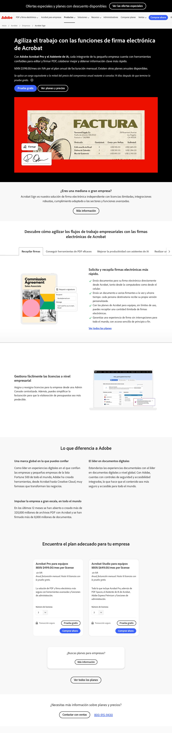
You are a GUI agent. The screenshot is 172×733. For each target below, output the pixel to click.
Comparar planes (128, 17)
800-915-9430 (103, 715)
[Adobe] (7, 17)
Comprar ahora (158, 17)
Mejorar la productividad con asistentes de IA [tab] (123, 251)
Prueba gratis (25, 88)
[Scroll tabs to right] (169, 251)
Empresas (26, 25)
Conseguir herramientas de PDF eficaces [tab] (69, 251)
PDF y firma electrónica (26, 17)
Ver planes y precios (53, 88)
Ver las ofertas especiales (128, 6)
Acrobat (14, 25)
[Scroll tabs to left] (2, 251)
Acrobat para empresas (51, 17)
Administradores (110, 17)
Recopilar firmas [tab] (31, 251)
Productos (68, 17)
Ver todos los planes (100, 328)
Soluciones (82, 17)
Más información (86, 210)
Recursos (95, 17)
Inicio (4, 25)
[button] (32, 80)
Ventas (141, 17)
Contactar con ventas (74, 714)
